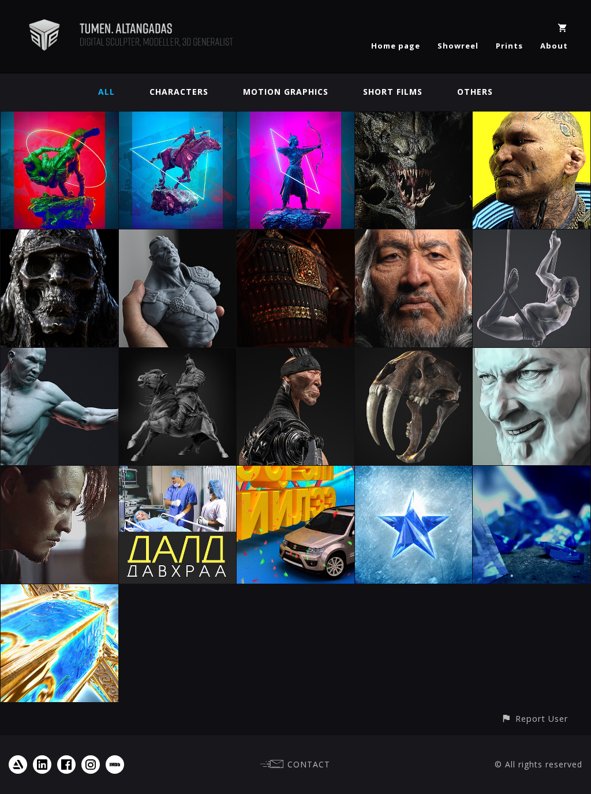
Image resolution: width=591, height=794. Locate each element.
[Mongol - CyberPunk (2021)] (531, 118)
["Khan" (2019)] (414, 236)
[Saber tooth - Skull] (414, 354)
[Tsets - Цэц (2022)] (295, 118)
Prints (509, 45)
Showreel (457, 45)
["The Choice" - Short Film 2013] (59, 472)
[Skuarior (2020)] (59, 236)
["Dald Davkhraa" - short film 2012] (178, 472)
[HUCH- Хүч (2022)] (59, 118)
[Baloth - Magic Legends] (414, 118)
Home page (395, 45)
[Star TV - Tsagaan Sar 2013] (59, 590)
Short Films (392, 91)
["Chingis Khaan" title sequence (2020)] (295, 236)
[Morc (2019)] (178, 236)
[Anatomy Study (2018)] (531, 236)
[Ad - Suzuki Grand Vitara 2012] (295, 472)
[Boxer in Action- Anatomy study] (59, 354)
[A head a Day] (531, 354)
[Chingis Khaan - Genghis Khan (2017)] (178, 354)
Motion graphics (285, 91)
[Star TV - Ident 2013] (531, 472)
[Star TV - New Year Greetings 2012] (414, 472)
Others (475, 91)
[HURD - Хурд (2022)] (178, 118)
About (554, 45)
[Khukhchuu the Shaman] (295, 354)
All (106, 91)
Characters (178, 91)
